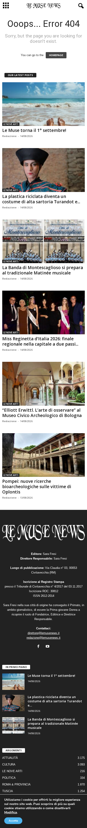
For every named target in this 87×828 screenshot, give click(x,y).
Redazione (9, 136)
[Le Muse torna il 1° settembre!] (43, 104)
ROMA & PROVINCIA (16, 784)
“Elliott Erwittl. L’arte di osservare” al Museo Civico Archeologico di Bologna (42, 412)
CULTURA (8, 764)
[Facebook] (39, 646)
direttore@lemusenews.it (44, 633)
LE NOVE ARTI (10, 124)
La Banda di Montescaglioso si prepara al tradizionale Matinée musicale (42, 270)
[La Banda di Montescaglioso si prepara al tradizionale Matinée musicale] (43, 241)
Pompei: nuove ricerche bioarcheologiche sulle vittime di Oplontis (36, 486)
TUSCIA (7, 791)
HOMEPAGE (56, 55)
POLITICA (9, 777)
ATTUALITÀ (10, 757)
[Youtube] (48, 646)
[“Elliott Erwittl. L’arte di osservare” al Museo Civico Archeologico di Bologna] (43, 383)
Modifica (10, 812)
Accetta (13, 820)
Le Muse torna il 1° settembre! (34, 130)
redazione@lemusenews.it (43, 637)
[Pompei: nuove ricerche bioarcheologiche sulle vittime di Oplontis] (43, 455)
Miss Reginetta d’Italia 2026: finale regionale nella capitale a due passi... (40, 341)
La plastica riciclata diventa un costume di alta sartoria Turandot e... (41, 199)
